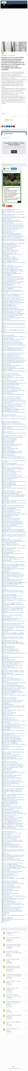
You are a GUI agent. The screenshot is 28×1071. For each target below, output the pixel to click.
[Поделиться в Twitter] (5, 126)
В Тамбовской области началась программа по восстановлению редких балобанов (13, 967)
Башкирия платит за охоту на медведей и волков (12, 988)
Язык (13, 1066)
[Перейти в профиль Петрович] (3, 53)
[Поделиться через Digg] (9, 126)
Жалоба (3, 113)
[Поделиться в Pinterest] (14, 126)
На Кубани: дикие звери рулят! (13, 932)
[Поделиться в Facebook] (7, 126)
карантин (8, 1009)
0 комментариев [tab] (8, 133)
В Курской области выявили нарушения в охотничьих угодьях (13, 995)
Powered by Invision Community (14, 1068)
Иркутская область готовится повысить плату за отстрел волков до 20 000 (13, 952)
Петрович (5, 55)
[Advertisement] (14, 26)
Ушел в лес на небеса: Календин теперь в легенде (13, 938)
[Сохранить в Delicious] (12, 126)
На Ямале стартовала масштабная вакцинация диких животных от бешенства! (13, 1003)
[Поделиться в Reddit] (2, 126)
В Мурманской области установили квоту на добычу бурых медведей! (13, 975)
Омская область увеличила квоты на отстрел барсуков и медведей (13, 945)
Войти (14, 151)
